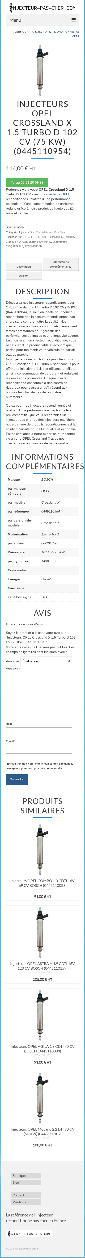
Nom (9, 723)
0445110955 (57, 237)
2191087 (70, 237)
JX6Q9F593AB (33, 246)
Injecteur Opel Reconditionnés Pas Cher (42, 232)
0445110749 (26, 237)
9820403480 (44, 241)
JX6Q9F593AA (14, 246)
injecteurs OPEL (58, 194)
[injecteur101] (42, 70)
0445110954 (42, 237)
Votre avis (13, 668)
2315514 (11, 241)
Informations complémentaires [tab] (60, 264)
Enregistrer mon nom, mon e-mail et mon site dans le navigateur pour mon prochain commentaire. (40, 766)
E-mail (10, 741)
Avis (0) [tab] (24, 275)
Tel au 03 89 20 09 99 (27, 182)
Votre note (13, 661)
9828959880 (60, 241)
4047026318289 (26, 241)
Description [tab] (24, 266)
